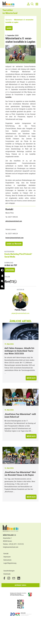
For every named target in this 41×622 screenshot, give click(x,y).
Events (7, 254)
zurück (9, 28)
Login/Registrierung (9, 563)
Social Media (9, 257)
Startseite (8, 20)
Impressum (7, 557)
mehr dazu (31, 378)
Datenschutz (7, 560)
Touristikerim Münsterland (9, 11)
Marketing (14, 254)
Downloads (6, 574)
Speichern (9, 270)
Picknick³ (28, 254)
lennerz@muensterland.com (14, 238)
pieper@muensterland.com (20, 313)
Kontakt (5, 554)
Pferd (21, 254)
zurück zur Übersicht (14, 244)
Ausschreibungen (9, 571)
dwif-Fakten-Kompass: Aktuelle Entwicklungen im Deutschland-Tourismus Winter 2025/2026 (19, 351)
